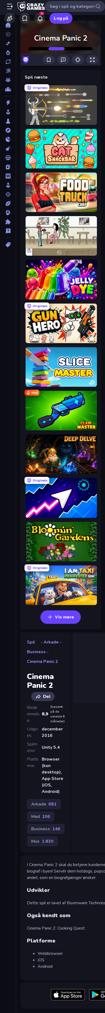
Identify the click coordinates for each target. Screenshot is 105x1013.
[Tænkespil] (8, 221)
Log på (61, 18)
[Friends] (9, 18)
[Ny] (8, 43)
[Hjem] (8, 25)
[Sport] (8, 203)
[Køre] (8, 157)
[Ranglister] (8, 89)
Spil (31, 642)
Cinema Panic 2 (42, 661)
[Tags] (8, 244)
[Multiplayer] (8, 80)
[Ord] (8, 176)
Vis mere (64, 617)
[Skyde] (8, 194)
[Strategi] (8, 212)
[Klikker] (8, 148)
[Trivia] (8, 230)
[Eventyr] (8, 130)
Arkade (51, 642)
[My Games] (24, 18)
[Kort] (8, 166)
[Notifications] (39, 18)
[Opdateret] (8, 61)
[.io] (8, 139)
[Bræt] (8, 121)
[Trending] (8, 52)
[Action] (8, 102)
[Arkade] (8, 112)
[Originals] (8, 70)
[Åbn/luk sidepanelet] (9, 6)
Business (36, 652)
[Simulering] (8, 185)
